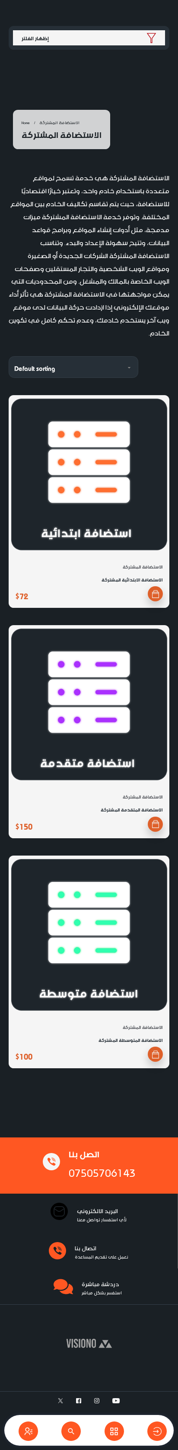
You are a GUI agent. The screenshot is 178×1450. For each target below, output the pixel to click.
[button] (155, 593)
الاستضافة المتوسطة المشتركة (131, 1039)
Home (26, 122)
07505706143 (102, 1170)
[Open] (28, 1431)
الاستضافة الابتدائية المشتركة (132, 579)
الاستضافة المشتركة (143, 566)
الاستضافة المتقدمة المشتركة (132, 809)
